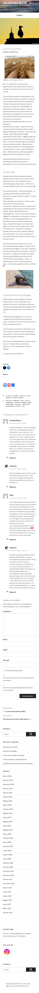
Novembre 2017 (8, 875)
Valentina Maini (15, 3)
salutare (26, 404)
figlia (27, 400)
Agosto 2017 (7, 888)
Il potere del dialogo (10, 751)
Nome (5, 639)
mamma (24, 402)
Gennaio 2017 (8, 913)
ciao (22, 400)
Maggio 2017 (7, 900)
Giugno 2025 (7, 797)
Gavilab (26, 986)
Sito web (6, 660)
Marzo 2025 (7, 805)
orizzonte (10, 404)
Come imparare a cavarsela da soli (15, 759)
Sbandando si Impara (10, 747)
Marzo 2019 (7, 842)
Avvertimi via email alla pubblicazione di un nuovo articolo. (18, 689)
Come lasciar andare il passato (13, 755)
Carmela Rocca (15, 420)
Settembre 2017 (9, 884)
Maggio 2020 (7, 830)
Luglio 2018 (7, 850)
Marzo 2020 (7, 834)
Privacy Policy (17, 671)
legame (17, 402)
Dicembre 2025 (8, 784)
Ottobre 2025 (8, 789)
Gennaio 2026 (8, 780)
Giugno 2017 (7, 896)
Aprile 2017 (7, 904)
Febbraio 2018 (8, 863)
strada (18, 406)
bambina (16, 400)
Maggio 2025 (7, 801)
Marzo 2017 (7, 908)
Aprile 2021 (7, 826)
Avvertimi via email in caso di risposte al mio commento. (18, 679)
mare (30, 402)
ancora (9, 400)
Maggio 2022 (7, 822)
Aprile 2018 (7, 859)
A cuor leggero (12, 396)
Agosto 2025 (7, 793)
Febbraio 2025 (8, 809)
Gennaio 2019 (8, 846)
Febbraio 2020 (8, 838)
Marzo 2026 (7, 776)
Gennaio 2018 (8, 867)
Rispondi (13, 458)
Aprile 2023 (7, 817)
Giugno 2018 (7, 855)
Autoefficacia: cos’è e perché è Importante (18, 764)
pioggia (18, 404)
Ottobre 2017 (7, 879)
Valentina (17, 49)
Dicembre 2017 (8, 871)
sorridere (10, 406)
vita (23, 406)
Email (5, 650)
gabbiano (10, 402)
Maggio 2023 (7, 813)
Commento (7, 611)
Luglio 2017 (7, 892)
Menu (20, 15)
